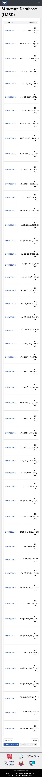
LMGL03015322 (10, 184)
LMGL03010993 (10, 603)
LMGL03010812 (10, 559)
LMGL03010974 (10, 684)
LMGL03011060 (10, 532)
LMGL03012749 (10, 71)
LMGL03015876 (10, 317)
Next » (35, 740)
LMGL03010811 (10, 433)
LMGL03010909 (10, 619)
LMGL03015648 (10, 225)
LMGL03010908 (10, 500)
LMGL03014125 (10, 43)
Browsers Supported (14, 775)
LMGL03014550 (10, 83)
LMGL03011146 (10, 303)
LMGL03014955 (10, 97)
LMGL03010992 (10, 486)
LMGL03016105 (10, 698)
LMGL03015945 (10, 418)
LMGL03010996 (10, 357)
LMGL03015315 (10, 169)
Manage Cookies (27, 775)
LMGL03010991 (10, 371)
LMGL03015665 (10, 254)
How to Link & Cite (29, 773)
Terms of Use (19, 773)
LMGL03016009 (10, 516)
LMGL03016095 (10, 668)
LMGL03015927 (10, 387)
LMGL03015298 (10, 138)
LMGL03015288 (10, 123)
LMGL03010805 (10, 712)
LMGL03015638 (10, 210)
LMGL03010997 (10, 473)
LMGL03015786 (10, 290)
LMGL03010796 (10, 587)
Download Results (11, 744)
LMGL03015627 (10, 197)
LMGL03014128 (10, 58)
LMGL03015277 (10, 110)
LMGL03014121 (10, 30)
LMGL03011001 (10, 343)
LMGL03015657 (10, 240)
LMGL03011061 (10, 635)
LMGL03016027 (10, 546)
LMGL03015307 (10, 154)
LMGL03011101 (10, 330)
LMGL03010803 (10, 447)
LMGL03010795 (10, 460)
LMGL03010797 (10, 728)
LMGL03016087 (10, 652)
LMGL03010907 (10, 403)
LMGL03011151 (10, 277)
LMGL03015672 (10, 265)
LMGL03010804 (10, 573)
